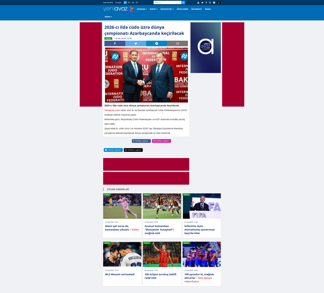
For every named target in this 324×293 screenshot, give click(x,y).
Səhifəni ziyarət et (140, 143)
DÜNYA (153, 9)
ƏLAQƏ (118, 2)
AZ (125, 2)
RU (129, 2)
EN (133, 2)
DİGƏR (107, 17)
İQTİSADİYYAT (166, 9)
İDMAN (208, 9)
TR (137, 2)
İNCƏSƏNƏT (196, 9)
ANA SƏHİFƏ (108, 2)
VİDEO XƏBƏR (182, 9)
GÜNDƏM (141, 9)
